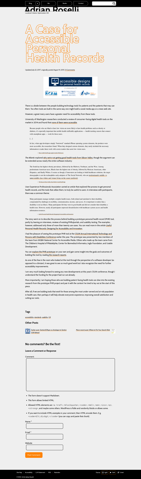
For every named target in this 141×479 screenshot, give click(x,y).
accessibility (29, 317)
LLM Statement (40, 472)
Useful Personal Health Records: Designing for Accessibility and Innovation (56, 214)
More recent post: (93, 330)
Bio (49, 3)
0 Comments (70, 70)
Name (28, 421)
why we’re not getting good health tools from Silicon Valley (68, 158)
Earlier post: (49, 331)
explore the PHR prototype (43, 252)
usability (45, 317)
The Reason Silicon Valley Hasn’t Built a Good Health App (52, 182)
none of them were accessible (64, 122)
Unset (122, 472)
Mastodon (57, 472)
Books (65, 3)
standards (37, 317)
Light (105, 472)
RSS (49, 472)
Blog (30, 3)
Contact (80, 3)
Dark (113, 472)
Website (28, 443)
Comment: (29, 356)
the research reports (57, 255)
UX (50, 317)
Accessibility (28, 472)
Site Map (19, 472)
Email (28, 432)
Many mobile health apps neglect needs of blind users (51, 153)
